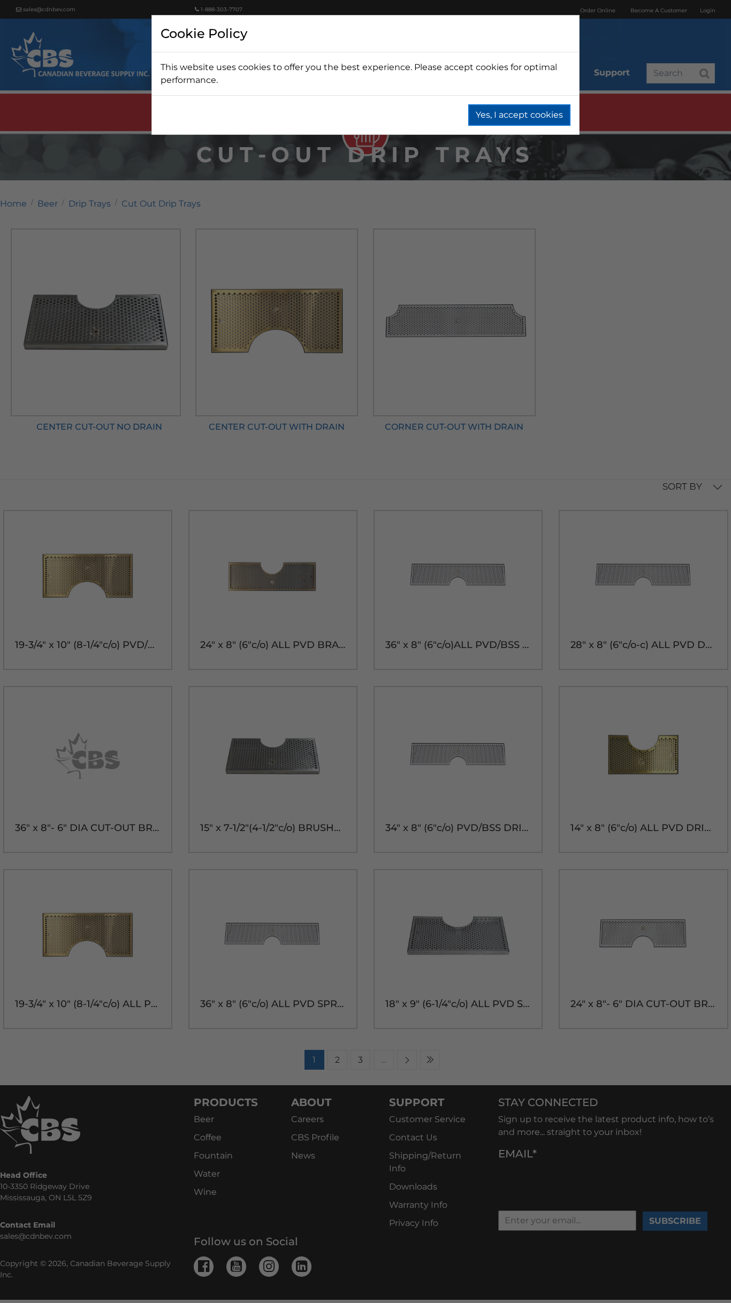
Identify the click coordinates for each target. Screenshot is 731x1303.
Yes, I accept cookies (519, 115)
